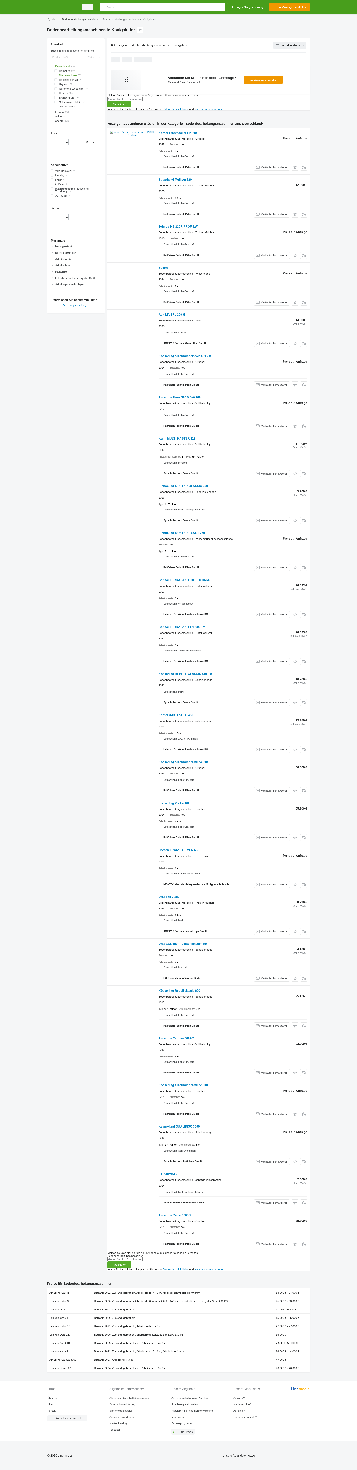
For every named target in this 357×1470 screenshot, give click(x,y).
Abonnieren (119, 104)
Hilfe (50, 1404)
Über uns (52, 1397)
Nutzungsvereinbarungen (209, 108)
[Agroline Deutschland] (62, 7)
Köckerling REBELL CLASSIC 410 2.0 (185, 673)
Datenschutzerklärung (122, 1404)
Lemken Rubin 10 (59, 1326)
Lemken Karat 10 (59, 1342)
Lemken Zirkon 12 (60, 1368)
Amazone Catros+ (60, 1292)
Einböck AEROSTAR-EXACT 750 (182, 533)
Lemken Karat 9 (58, 1351)
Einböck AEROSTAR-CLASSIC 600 (183, 486)
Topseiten (115, 1429)
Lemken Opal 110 (59, 1309)
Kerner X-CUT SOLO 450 (176, 715)
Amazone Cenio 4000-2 (175, 1215)
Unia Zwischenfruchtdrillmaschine (183, 943)
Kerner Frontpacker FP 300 (178, 132)
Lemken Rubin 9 (59, 1301)
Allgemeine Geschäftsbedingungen (129, 1397)
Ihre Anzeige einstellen (263, 79)
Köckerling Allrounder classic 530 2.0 (185, 356)
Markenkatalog (118, 1423)
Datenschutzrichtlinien (176, 108)
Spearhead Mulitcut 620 (175, 179)
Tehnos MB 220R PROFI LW (178, 226)
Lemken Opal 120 (59, 1334)
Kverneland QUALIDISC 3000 (179, 1126)
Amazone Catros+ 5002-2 (176, 1038)
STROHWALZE (169, 1174)
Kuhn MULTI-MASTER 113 (177, 438)
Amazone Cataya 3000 (62, 1359)
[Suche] (104, 7)
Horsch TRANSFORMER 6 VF (179, 850)
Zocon (163, 267)
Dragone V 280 (169, 896)
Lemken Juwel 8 (59, 1317)
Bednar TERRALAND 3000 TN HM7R (184, 580)
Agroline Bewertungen (122, 1416)
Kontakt (51, 1410)
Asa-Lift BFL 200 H (172, 314)
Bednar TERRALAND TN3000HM (182, 627)
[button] (295, 167)
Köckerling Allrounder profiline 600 (183, 762)
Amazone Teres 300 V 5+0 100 (180, 397)
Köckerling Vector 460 (174, 803)
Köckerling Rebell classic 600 (179, 990)
